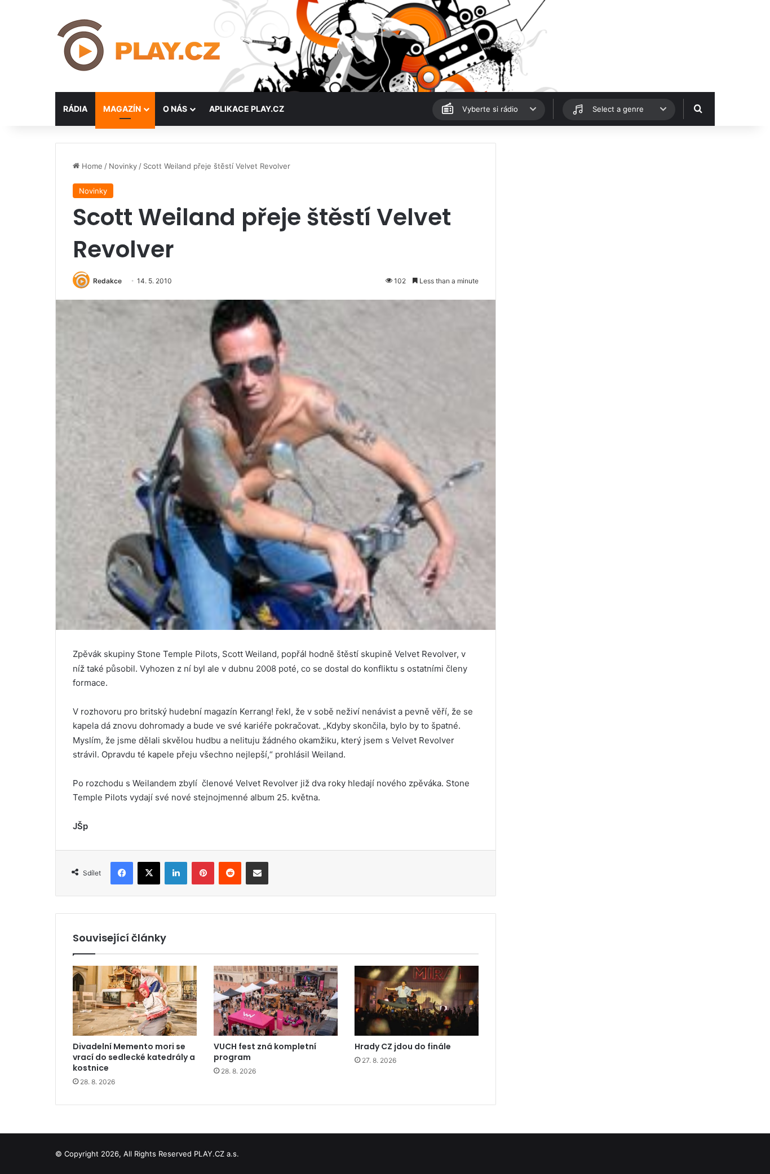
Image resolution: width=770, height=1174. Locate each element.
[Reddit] (230, 873)
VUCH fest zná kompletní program (265, 1052)
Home (91, 165)
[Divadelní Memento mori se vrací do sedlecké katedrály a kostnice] (135, 1001)
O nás (175, 108)
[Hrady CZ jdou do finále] (417, 1001)
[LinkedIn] (176, 873)
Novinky (123, 165)
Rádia (75, 108)
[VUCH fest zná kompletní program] (276, 1001)
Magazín (122, 108)
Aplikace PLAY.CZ (246, 108)
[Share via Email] (257, 873)
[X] (149, 873)
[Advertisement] (610, 222)
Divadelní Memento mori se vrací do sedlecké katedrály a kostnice (134, 1057)
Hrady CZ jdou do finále (403, 1046)
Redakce (107, 281)
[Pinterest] (203, 873)
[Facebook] (121, 873)
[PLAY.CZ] (139, 46)
